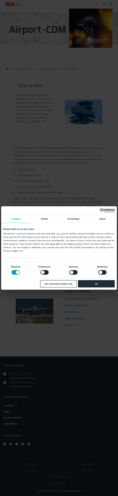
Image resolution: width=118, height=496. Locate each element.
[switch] (44, 272)
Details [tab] (44, 219)
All (96, 284)
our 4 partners (19, 233)
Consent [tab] (15, 219)
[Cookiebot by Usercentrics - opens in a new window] (102, 210)
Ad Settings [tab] (73, 219)
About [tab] (102, 219)
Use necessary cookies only (58, 284)
